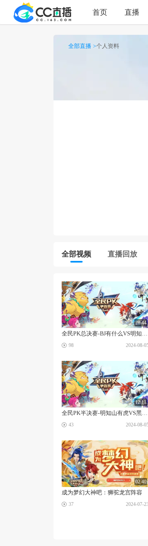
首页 (99, 12)
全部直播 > (82, 46)
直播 (132, 12)
